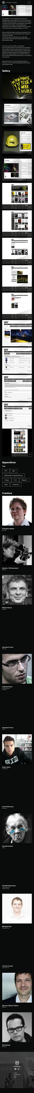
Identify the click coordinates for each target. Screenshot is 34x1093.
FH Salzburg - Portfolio (11, 2)
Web (13, 471)
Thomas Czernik (7, 966)
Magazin (24, 480)
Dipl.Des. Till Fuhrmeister (10, 568)
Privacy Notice (17, 1074)
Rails (6, 484)
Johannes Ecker (7, 686)
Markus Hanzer (7, 607)
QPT (6, 471)
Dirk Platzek (6, 1045)
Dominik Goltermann (9, 885)
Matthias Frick (6, 926)
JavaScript (15, 484)
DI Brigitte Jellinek (8, 528)
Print (15, 480)
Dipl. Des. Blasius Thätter (10, 1005)
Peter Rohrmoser (8, 806)
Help (15, 1077)
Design (7, 480)
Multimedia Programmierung (14, 475)
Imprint (15, 1072)
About (15, 1076)
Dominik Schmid (7, 846)
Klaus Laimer (6, 767)
